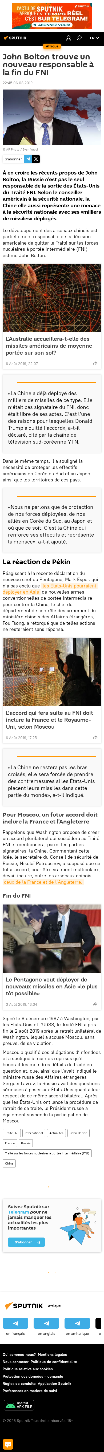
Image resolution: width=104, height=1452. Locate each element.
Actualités (56, 1133)
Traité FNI (11, 1133)
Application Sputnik (54, 1383)
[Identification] (68, 38)
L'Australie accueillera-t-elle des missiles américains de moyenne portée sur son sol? (49, 345)
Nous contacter (16, 1361)
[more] (95, 363)
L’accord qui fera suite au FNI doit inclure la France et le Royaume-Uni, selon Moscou (49, 719)
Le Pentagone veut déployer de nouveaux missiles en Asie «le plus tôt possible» (52, 986)
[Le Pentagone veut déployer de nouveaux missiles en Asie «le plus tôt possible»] (52, 939)
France (10, 1143)
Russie (25, 1143)
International (34, 1133)
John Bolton (78, 1133)
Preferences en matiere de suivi (30, 1390)
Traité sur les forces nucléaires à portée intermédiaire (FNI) (47, 1153)
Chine (9, 1163)
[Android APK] (19, 1406)
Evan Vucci (30, 149)
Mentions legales (52, 1354)
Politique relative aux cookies (28, 1368)
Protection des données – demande (33, 1376)
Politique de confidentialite (54, 1361)
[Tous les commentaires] (8, 1444)
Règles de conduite (19, 1383)
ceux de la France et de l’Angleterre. (43, 882)
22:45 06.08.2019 (18, 82)
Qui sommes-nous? (19, 1354)
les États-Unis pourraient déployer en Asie (50, 589)
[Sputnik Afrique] (16, 40)
